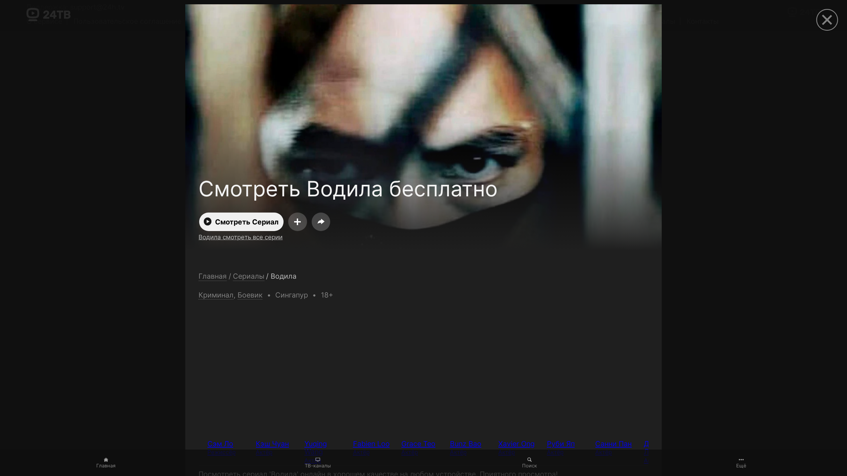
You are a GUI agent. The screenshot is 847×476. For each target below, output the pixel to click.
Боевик (250, 295)
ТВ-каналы (318, 466)
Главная (105, 466)
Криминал (216, 295)
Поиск (529, 466)
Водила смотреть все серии (241, 237)
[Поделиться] (321, 222)
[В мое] (297, 222)
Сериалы (248, 276)
